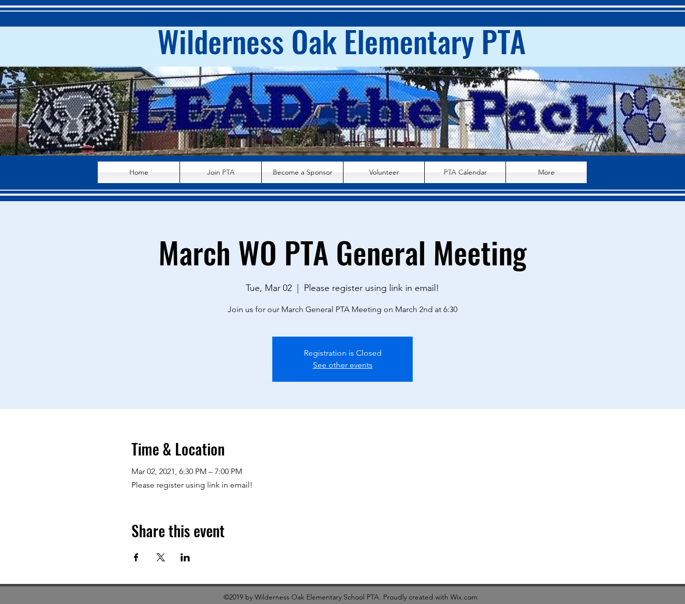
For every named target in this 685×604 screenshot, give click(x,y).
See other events (343, 365)
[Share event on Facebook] (136, 557)
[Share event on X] (160, 557)
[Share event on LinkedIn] (185, 557)
